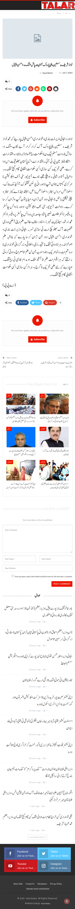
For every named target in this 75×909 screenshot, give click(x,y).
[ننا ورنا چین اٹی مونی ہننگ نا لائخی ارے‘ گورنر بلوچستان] (54, 437)
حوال (9, 395)
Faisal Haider (45, 903)
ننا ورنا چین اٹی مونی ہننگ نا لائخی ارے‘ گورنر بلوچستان (47, 680)
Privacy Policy (56, 883)
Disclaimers (42, 883)
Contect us (30, 883)
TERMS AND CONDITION (37, 889)
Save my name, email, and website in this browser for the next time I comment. (43, 576)
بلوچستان (43, 428)
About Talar (18, 883)
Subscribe (39, 120)
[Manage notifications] (67, 901)
